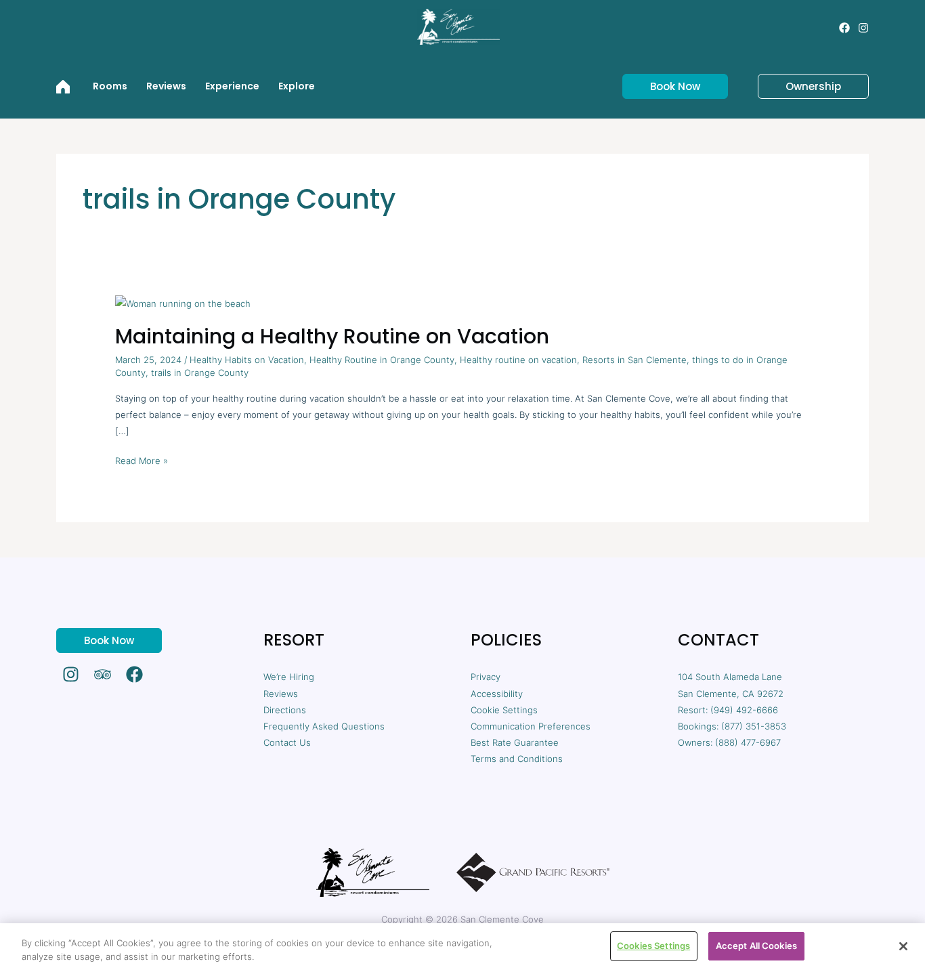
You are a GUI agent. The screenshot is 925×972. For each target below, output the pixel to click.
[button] (667, 86)
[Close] (903, 946)
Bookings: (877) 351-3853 (732, 726)
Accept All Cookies (756, 945)
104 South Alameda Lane (730, 676)
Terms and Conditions (517, 758)
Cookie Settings (504, 709)
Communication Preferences (530, 726)
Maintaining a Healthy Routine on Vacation (332, 336)
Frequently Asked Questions (324, 726)
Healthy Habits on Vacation (247, 359)
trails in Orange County (200, 372)
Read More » (141, 459)
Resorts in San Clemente (634, 359)
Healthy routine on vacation (518, 359)
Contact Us (287, 742)
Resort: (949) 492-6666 (728, 709)
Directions (284, 709)
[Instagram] (863, 27)
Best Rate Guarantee (515, 742)
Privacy (485, 676)
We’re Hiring (288, 676)
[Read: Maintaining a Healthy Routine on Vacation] (183, 302)
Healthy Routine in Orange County (381, 359)
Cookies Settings (653, 945)
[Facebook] (844, 27)
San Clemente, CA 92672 (730, 693)
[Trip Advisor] (102, 674)
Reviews (280, 693)
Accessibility (497, 693)
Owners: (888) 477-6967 (729, 742)
